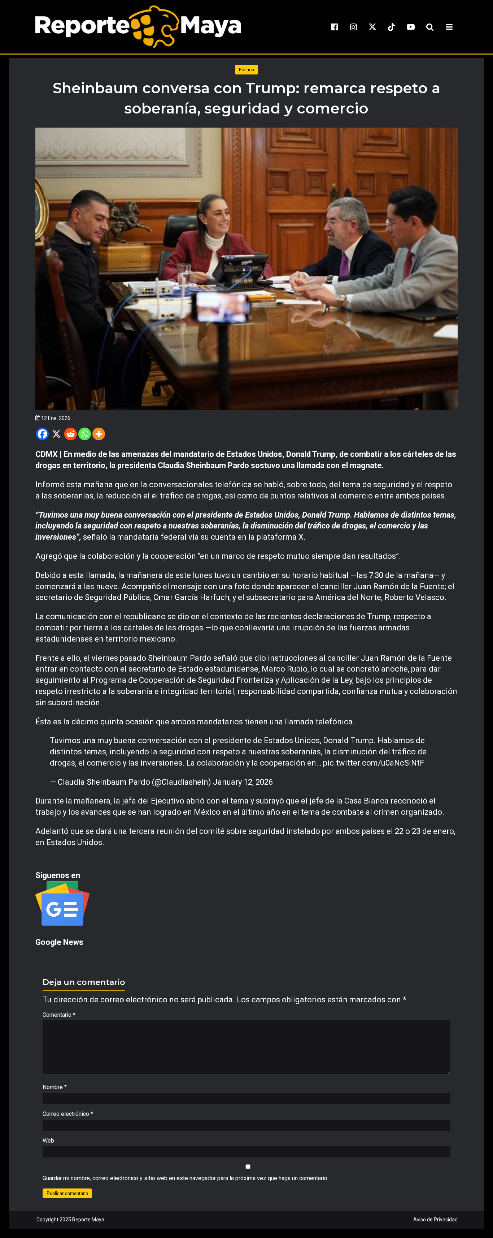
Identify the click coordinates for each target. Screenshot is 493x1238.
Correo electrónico (68, 1113)
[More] (98, 434)
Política (246, 69)
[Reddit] (70, 434)
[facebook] (334, 26)
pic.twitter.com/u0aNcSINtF (373, 762)
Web (48, 1140)
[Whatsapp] (84, 434)
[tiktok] (391, 26)
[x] (372, 26)
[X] (56, 434)
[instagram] (353, 26)
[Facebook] (42, 434)
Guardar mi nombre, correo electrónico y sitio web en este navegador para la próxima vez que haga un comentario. (185, 1178)
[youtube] (410, 26)
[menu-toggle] (449, 26)
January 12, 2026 (243, 782)
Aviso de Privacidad (435, 1219)
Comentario (59, 1014)
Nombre (55, 1087)
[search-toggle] (430, 26)
